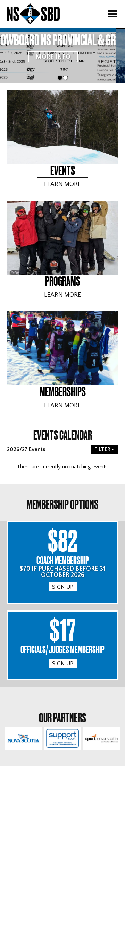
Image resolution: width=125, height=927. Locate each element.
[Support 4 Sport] (62, 738)
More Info (62, 57)
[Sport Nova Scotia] (101, 738)
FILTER (102, 449)
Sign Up (62, 587)
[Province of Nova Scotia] (23, 738)
